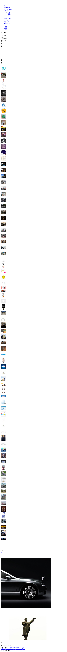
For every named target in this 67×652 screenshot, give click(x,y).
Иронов (6, 21)
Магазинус (7, 18)
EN (2, 1)
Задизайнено (8, 9)
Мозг (9, 12)
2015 (9, 14)
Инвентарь (7, 7)
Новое (6, 6)
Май (9, 15)
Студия (6, 10)
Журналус (7, 23)
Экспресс (7, 20)
